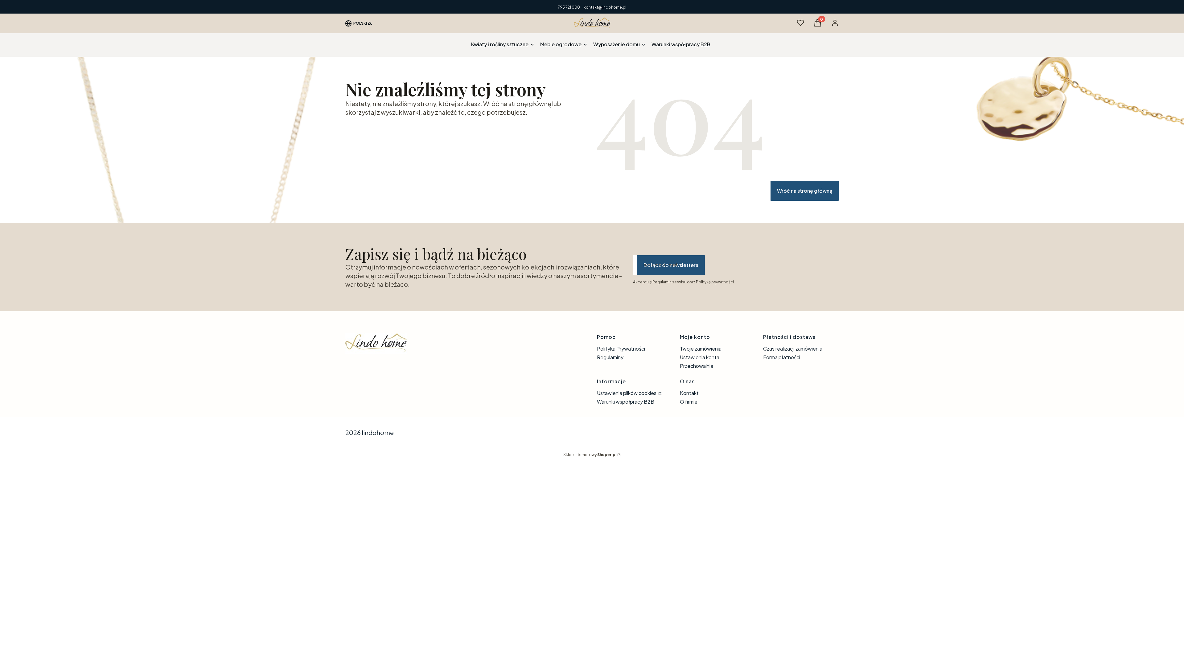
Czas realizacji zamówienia (792, 348)
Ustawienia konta (699, 357)
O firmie (688, 401)
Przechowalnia (696, 366)
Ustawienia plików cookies (627, 393)
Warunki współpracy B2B (625, 401)
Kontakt (689, 393)
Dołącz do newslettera (670, 265)
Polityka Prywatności (621, 348)
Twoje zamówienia (701, 348)
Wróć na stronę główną (804, 190)
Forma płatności (781, 357)
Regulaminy (610, 357)
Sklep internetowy (589, 454)
